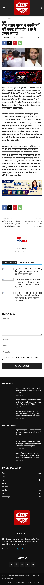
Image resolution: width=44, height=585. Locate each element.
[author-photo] (22, 245)
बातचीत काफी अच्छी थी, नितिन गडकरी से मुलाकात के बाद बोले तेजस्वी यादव (33, 223)
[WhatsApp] (20, 43)
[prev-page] (3, 306)
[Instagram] (27, 564)
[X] (9, 43)
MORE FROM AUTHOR (26, 263)
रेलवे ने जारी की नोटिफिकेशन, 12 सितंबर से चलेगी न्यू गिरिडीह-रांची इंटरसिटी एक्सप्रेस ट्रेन (11, 223)
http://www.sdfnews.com (22, 252)
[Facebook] (4, 43)
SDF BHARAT (8, 38)
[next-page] (7, 306)
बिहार (9, 18)
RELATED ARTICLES (10, 263)
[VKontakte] (33, 564)
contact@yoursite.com (19, 549)
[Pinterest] (15, 43)
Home (4, 18)
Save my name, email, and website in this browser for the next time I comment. (21, 358)
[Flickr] (22, 564)
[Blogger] (11, 564)
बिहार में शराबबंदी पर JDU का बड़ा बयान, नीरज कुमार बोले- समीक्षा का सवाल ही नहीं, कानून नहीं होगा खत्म (28, 271)
